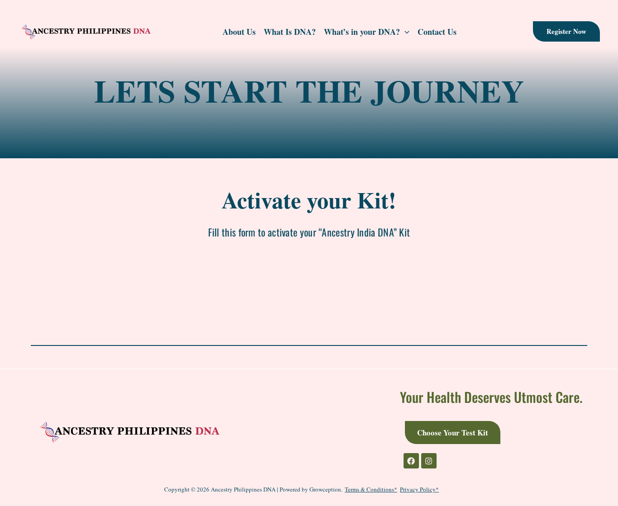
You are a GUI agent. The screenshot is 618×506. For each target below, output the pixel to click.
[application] (404, 31)
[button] (566, 31)
